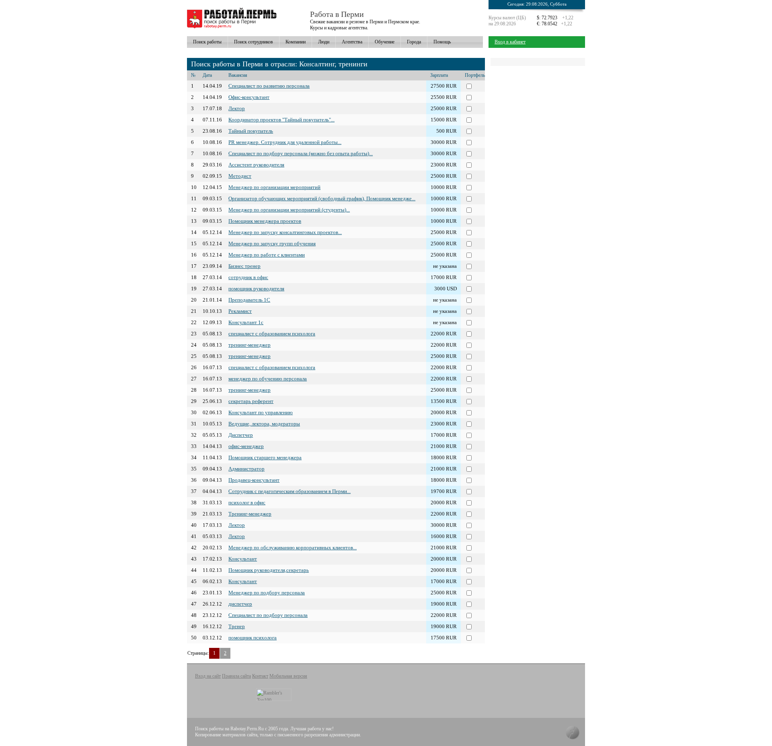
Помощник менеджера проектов (264, 221)
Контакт (260, 676)
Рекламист (240, 311)
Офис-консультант (248, 97)
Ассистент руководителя (256, 165)
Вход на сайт (208, 676)
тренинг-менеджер (249, 345)
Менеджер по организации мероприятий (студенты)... (289, 210)
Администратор (246, 469)
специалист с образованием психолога (271, 334)
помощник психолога (252, 638)
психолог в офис (246, 502)
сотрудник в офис (248, 277)
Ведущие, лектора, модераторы (264, 424)
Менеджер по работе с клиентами (266, 255)
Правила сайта (236, 676)
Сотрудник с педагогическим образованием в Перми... (289, 491)
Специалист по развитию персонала (269, 86)
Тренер (236, 626)
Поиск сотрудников (253, 42)
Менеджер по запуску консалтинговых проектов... (285, 232)
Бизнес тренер (244, 266)
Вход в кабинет (510, 42)
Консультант (242, 559)
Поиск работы (207, 42)
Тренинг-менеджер (249, 514)
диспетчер (240, 604)
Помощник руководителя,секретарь (268, 570)
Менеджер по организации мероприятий (274, 187)
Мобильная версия (288, 676)
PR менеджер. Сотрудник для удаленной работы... (284, 142)
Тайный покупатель (250, 131)
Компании (295, 42)
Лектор (236, 108)
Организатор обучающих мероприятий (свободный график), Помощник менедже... (321, 198)
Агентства (352, 42)
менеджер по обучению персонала (267, 379)
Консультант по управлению (260, 412)
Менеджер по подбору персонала (266, 593)
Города (414, 42)
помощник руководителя (256, 289)
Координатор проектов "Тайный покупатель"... (281, 120)
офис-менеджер (246, 446)
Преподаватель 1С (249, 300)
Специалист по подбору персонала (268, 615)
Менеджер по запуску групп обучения (272, 243)
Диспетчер (240, 435)
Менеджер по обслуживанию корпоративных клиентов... (292, 548)
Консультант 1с (245, 322)
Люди (323, 42)
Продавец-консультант (253, 480)
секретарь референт (250, 401)
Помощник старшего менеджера (265, 457)
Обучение (384, 42)
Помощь (442, 42)
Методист (239, 176)
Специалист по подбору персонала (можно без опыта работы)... (300, 153)
